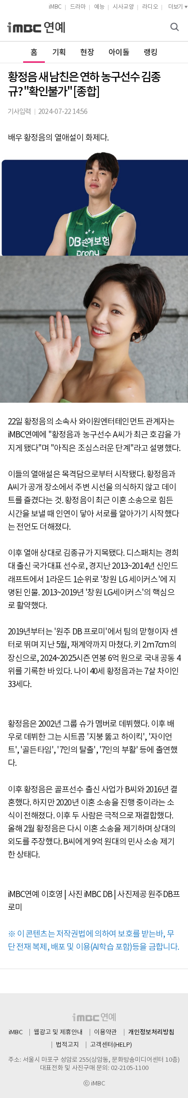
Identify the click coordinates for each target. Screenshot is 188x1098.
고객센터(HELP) (111, 1045)
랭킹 (151, 52)
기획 (59, 52)
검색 (176, 28)
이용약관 (105, 1032)
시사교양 (123, 7)
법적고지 (67, 1045)
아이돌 (118, 52)
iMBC (55, 7)
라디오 (150, 7)
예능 (99, 7)
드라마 (78, 7)
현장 (87, 52)
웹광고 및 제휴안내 (58, 1032)
